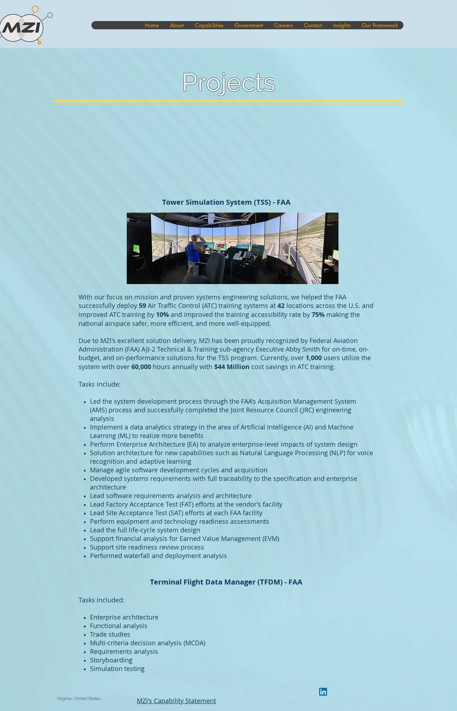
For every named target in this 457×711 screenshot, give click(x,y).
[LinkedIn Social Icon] (323, 692)
